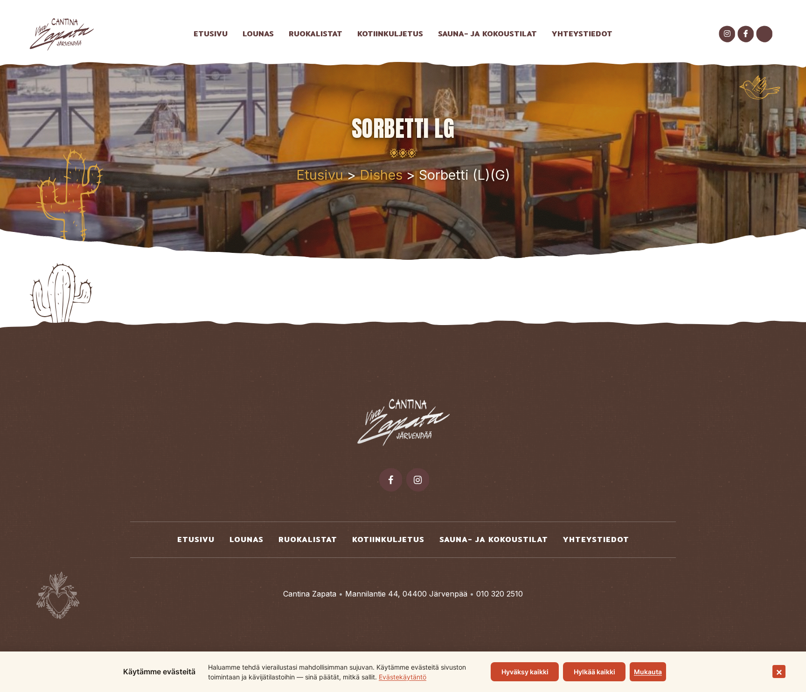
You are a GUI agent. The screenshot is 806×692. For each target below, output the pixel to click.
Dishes (381, 175)
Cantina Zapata (309, 593)
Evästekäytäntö (402, 677)
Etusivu (319, 175)
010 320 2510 (499, 593)
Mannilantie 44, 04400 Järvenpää (406, 593)
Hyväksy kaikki (525, 672)
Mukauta (648, 672)
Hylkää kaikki (594, 672)
